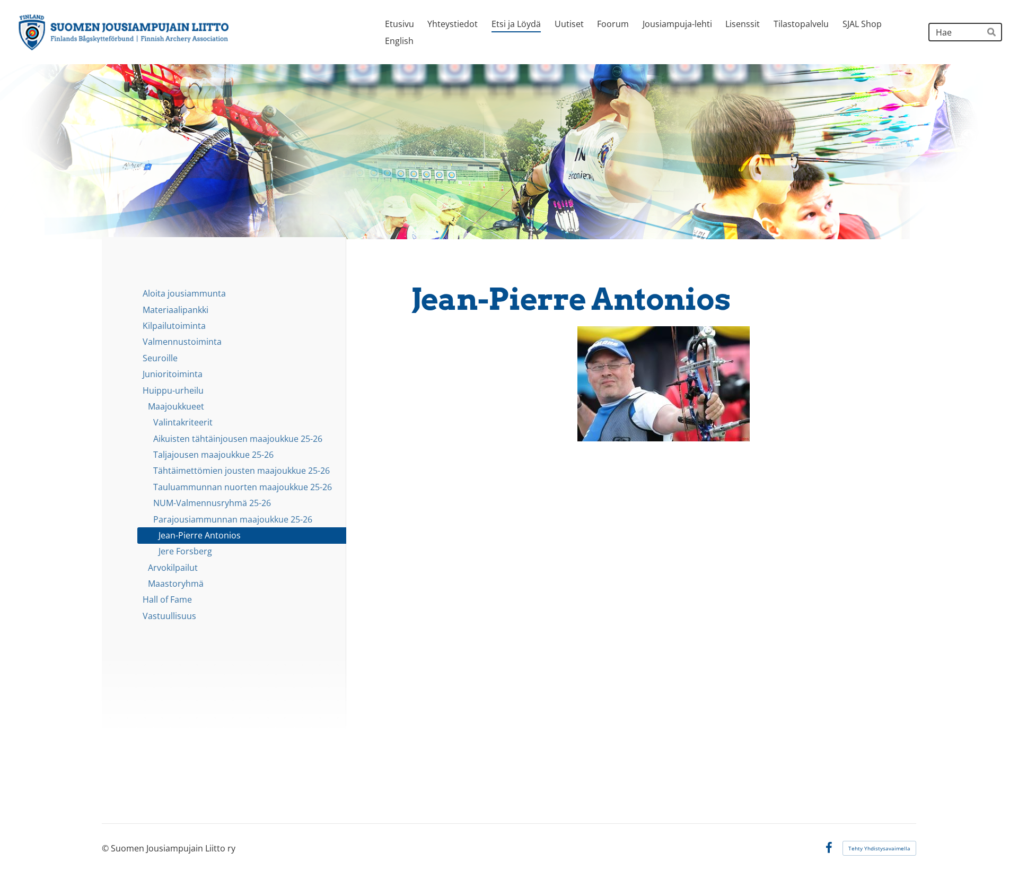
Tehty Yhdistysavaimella (879, 848)
